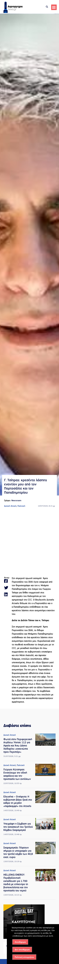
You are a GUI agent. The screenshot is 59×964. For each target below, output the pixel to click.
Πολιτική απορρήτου (24, 957)
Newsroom (16, 501)
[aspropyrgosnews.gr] (13, 12)
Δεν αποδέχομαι (22, 949)
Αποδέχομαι (20, 942)
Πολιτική (21, 506)
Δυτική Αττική (10, 506)
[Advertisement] (29, 542)
